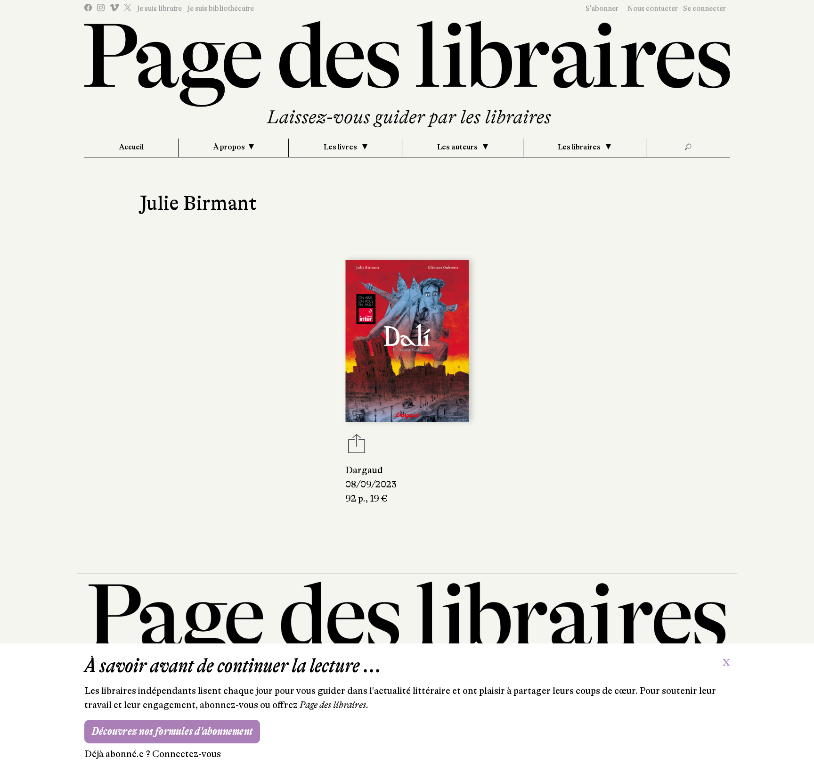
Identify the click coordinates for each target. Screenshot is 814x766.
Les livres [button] (341, 147)
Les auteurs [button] (458, 147)
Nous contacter (652, 8)
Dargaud (364, 470)
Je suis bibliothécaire (220, 8)
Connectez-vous (186, 754)
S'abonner (602, 8)
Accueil (131, 147)
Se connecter (704, 8)
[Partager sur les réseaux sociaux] (356, 446)
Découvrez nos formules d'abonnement (172, 731)
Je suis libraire (159, 8)
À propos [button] (229, 147)
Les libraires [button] (580, 147)
